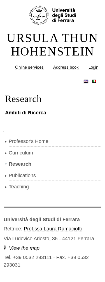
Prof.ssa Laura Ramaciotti (53, 229)
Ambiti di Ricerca (25, 112)
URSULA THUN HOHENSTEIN (52, 44)
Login (93, 67)
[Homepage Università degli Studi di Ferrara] (52, 16)
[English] (86, 80)
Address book (66, 67)
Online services (29, 67)
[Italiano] (94, 80)
